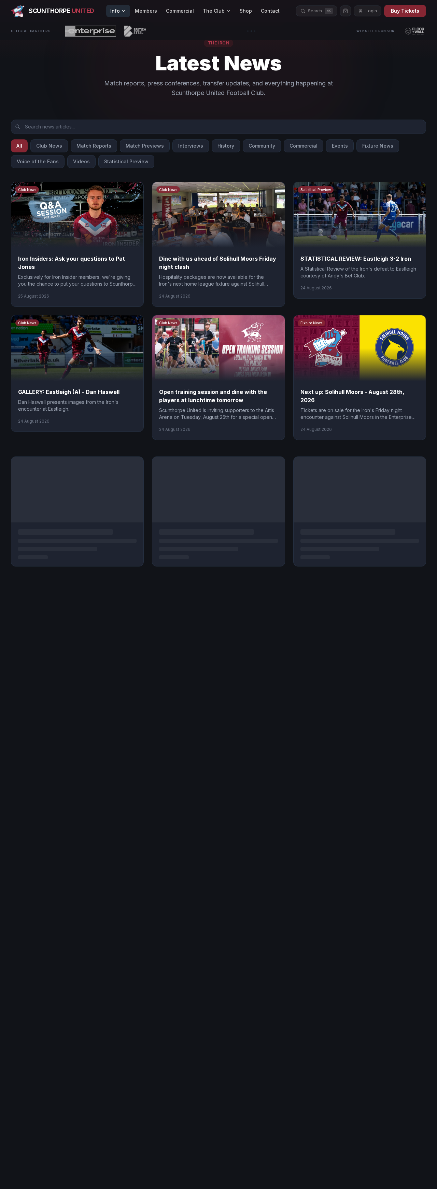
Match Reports (93, 146)
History (225, 146)
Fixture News (377, 146)
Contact (270, 11)
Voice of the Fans (38, 161)
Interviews (190, 146)
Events (340, 146)
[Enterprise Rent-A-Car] (90, 31)
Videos (81, 161)
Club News (49, 146)
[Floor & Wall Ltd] (414, 31)
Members (146, 11)
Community (262, 146)
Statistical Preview (126, 161)
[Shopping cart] (345, 10)
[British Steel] (135, 31)
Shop (246, 11)
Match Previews (145, 146)
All (19, 146)
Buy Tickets (405, 11)
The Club (214, 11)
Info (115, 11)
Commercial (180, 11)
